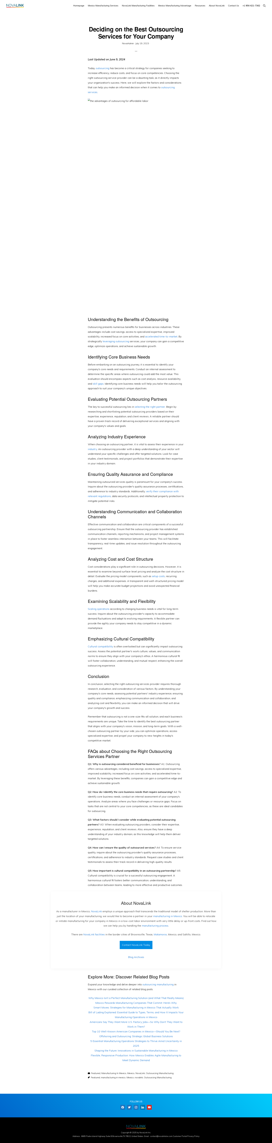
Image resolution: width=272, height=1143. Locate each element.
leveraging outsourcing (116, 341)
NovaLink (96, 911)
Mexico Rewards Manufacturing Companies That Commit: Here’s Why (136, 1002)
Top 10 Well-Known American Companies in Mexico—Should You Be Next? (136, 1031)
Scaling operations (98, 609)
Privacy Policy (193, 1136)
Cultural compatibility (100, 646)
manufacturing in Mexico (167, 916)
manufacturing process (155, 925)
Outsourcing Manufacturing (160, 1073)
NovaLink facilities (94, 934)
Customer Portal (180, 1136)
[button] (264, 5)
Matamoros (160, 934)
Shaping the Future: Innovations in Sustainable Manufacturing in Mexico (136, 1050)
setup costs (158, 576)
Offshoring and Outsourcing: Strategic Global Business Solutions (136, 1036)
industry (92, 449)
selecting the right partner (150, 406)
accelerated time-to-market (161, 336)
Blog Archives (136, 957)
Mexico (130, 1073)
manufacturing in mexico (113, 1077)
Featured (95, 1073)
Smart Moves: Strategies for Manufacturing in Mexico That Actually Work (136, 1007)
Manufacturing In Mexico (113, 1073)
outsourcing (102, 68)
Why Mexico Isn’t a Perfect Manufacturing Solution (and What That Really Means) (136, 998)
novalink (139, 1077)
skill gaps (98, 383)
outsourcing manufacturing (158, 984)
